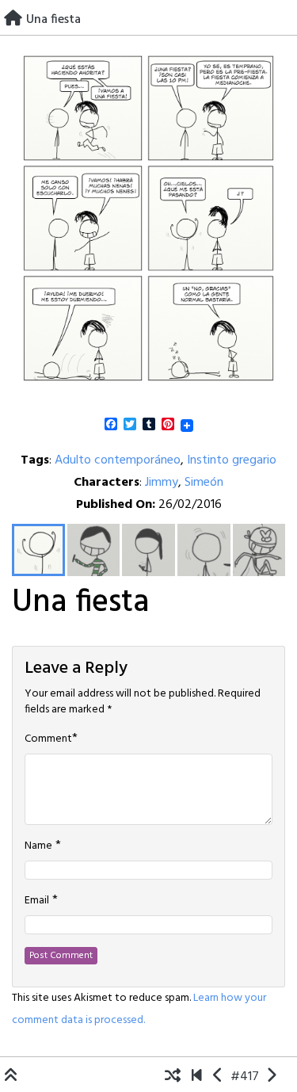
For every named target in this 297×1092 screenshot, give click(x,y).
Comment (48, 739)
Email (37, 901)
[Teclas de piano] (218, 1077)
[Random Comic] (173, 1077)
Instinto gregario (231, 460)
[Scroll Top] (11, 1077)
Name (38, 846)
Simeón (204, 482)
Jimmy (161, 482)
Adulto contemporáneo (118, 460)
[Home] (13, 20)
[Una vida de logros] (197, 1077)
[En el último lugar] (271, 1077)
